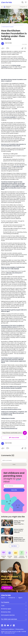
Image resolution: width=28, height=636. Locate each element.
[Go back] (2, 7)
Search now (6, 588)
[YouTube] (8, 625)
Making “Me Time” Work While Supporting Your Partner (19, 523)
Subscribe (14, 490)
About (3, 597)
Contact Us (11, 597)
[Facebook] (5, 625)
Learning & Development (17, 25)
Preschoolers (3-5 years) (7, 26)
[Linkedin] (2, 625)
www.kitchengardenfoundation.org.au (11, 409)
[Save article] (3, 521)
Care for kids (8, 43)
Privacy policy (19, 629)
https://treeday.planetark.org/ (9, 428)
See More (14, 546)
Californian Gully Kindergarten (14, 272)
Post (14, 464)
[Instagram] (14, 625)
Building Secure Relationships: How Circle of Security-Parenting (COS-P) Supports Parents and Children (20, 542)
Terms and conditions (7, 629)
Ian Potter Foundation (10, 117)
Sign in (20, 597)
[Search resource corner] (22, 2)
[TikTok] (11, 625)
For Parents (5, 602)
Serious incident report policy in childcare (18, 530)
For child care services (9, 619)
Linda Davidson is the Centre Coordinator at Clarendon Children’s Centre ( (12, 326)
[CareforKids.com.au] (14, 595)
